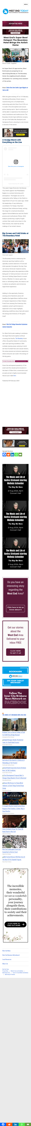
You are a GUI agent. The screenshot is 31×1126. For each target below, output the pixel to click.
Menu (26, 4)
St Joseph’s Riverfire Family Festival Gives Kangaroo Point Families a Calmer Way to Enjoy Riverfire (13, 808)
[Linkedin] (12, 454)
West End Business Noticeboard (11, 955)
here (15, 375)
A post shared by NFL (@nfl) (16, 183)
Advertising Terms (6, 972)
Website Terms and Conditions (17, 971)
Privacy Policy (5, 971)
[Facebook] (4, 454)
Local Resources (6, 959)
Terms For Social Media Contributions (20, 972)
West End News (6, 951)
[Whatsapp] (16, 454)
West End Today (5, 969)
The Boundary (19, 338)
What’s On (5, 964)
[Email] (20, 454)
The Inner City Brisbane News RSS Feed (14, 715)
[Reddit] (8, 454)
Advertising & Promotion (10, 974)
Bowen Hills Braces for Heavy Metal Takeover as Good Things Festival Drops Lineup (13, 785)
